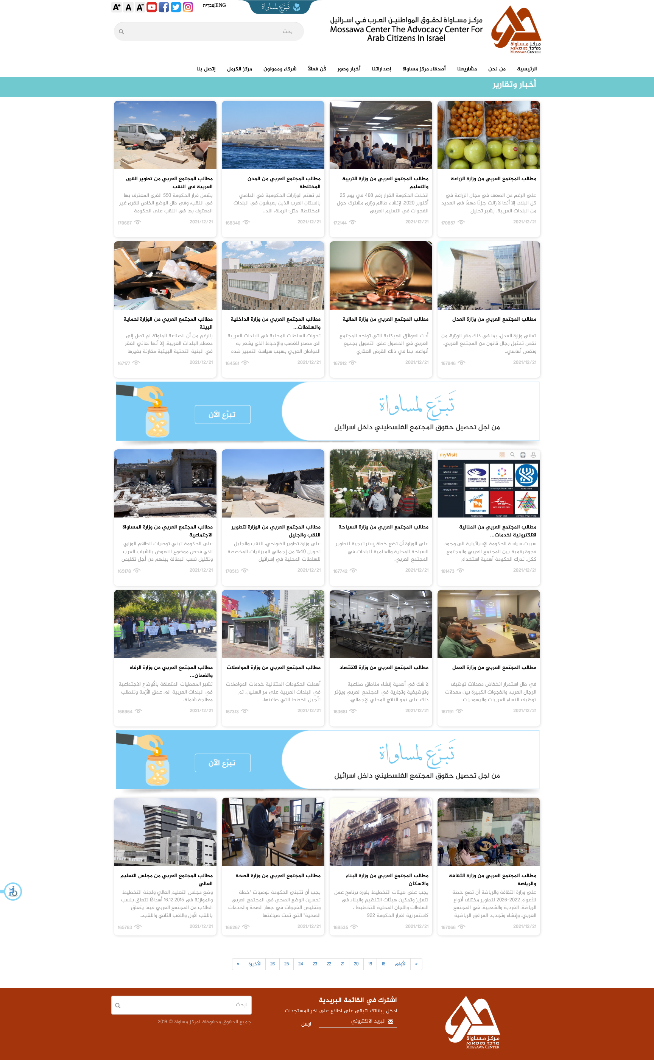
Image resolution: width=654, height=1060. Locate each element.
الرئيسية (527, 69)
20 (356, 964)
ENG (220, 5)
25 (286, 964)
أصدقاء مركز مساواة (424, 69)
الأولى (400, 964)
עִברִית (208, 5)
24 (300, 964)
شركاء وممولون (280, 69)
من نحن (497, 69)
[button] (11, 891)
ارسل (306, 1024)
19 (370, 964)
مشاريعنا (467, 69)
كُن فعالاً (317, 69)
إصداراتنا (381, 69)
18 (383, 964)
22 (329, 964)
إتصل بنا (206, 69)
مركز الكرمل (239, 69)
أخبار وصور (349, 69)
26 (272, 964)
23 (315, 964)
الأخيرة (255, 964)
